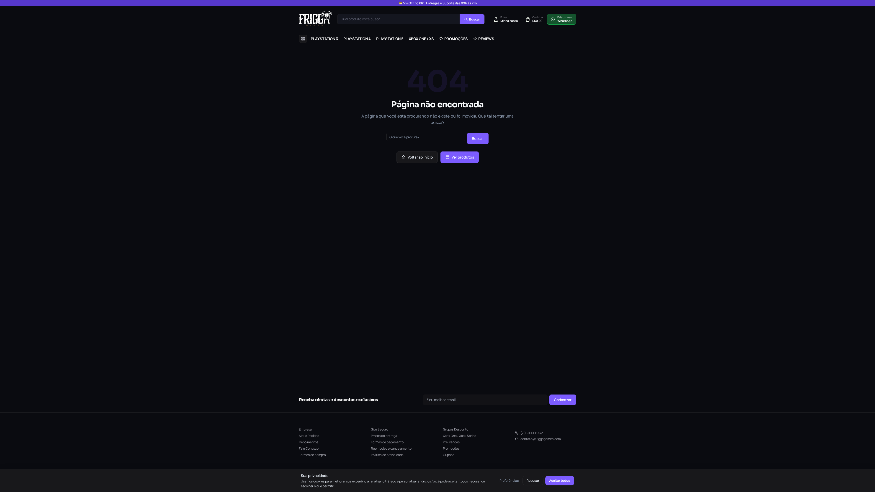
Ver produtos (463, 157)
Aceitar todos (559, 480)
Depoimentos (308, 442)
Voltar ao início (420, 157)
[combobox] (398, 19)
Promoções (451, 448)
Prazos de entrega (384, 435)
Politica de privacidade (387, 455)
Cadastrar (562, 399)
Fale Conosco (309, 448)
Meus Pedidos (309, 435)
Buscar (478, 138)
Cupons (448, 455)
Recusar (533, 480)
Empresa (305, 429)
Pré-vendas (451, 442)
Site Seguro (379, 429)
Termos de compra (312, 455)
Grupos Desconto (455, 429)
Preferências (509, 480)
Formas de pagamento (387, 442)
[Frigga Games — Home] (315, 18)
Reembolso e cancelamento (391, 448)
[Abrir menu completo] (303, 39)
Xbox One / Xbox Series (459, 435)
